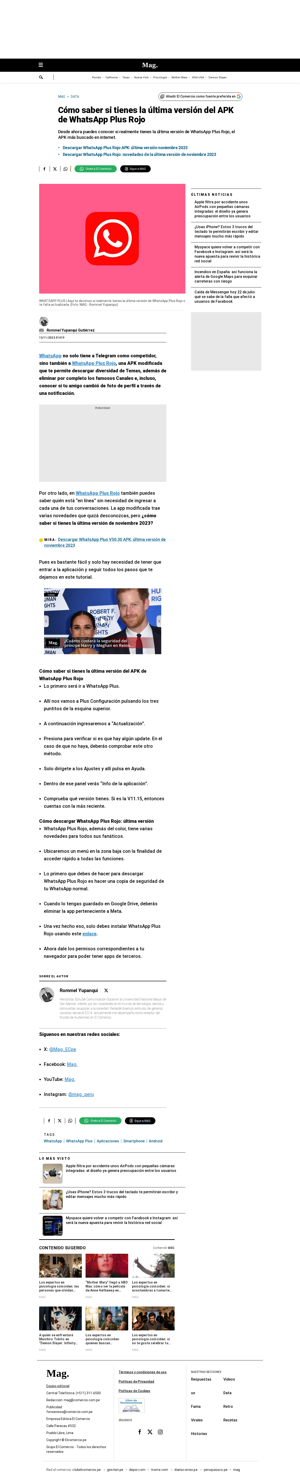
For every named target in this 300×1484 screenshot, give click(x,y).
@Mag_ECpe (62, 1049)
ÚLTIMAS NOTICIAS (212, 194)
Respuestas (201, 1379)
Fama (196, 1406)
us (193, 1393)
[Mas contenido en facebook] (140, 1432)
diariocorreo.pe (186, 1470)
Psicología (160, 77)
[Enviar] (41, 78)
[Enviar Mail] (42, 330)
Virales (197, 1420)
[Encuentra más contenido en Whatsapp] (65, 169)
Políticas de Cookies (134, 1391)
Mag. (72, 1064)
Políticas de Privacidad (136, 1381)
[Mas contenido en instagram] (160, 1432)
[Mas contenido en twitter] (150, 1432)
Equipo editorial (57, 1386)
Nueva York (141, 77)
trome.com (160, 1470)
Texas (126, 77)
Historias (199, 1433)
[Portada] (57, 1381)
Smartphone (134, 1141)
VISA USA (198, 77)
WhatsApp (53, 1141)
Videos (229, 1379)
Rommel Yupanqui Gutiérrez (71, 330)
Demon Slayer (218, 77)
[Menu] (43, 65)
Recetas (230, 1420)
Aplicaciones (108, 1141)
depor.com (137, 1470)
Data (227, 1393)
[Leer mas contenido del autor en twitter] (106, 990)
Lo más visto (55, 1158)
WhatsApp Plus (79, 1141)
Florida (96, 77)
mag (236, 1470)
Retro (228, 1406)
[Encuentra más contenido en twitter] (55, 169)
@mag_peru (81, 1094)
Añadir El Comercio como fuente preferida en (201, 96)
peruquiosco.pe (216, 1470)
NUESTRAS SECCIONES (206, 1372)
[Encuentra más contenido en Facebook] (44, 169)
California (111, 77)
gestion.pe (115, 1470)
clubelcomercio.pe (86, 1470)
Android (155, 1141)
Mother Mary (179, 77)
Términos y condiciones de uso (143, 1372)
